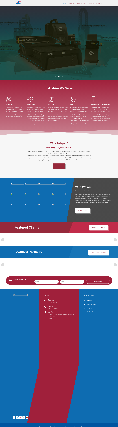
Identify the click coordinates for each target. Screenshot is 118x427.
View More (69, 60)
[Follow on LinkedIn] (23, 417)
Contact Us (99, 3)
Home (65, 3)
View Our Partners (98, 252)
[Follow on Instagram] (20, 417)
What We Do (82, 210)
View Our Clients (98, 227)
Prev (2, 239)
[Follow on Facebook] (14, 417)
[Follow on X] (17, 417)
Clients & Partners (82, 3)
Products (71, 3)
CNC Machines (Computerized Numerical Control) (85, 30)
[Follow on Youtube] (27, 417)
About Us (91, 3)
